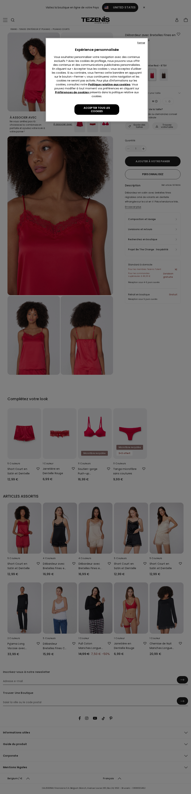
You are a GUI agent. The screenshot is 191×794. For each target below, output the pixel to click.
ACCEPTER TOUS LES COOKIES (97, 109)
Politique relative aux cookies (109, 84)
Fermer (141, 42)
